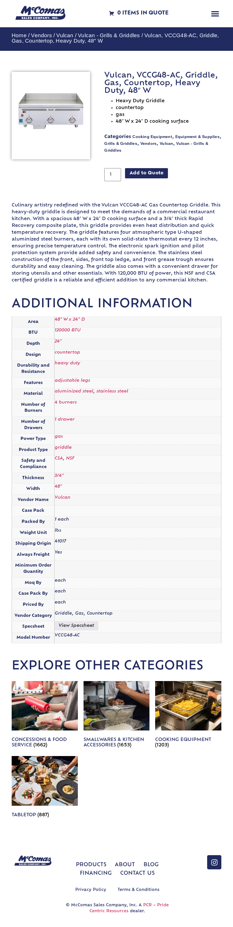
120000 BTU (67, 330)
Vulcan (64, 35)
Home (19, 35)
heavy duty (67, 363)
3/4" (59, 476)
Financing (96, 873)
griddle (63, 448)
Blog (151, 865)
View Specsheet (76, 626)
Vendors (41, 35)
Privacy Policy (90, 890)
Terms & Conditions (138, 890)
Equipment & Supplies (197, 136)
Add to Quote (146, 173)
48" (58, 487)
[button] (215, 13)
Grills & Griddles (120, 143)
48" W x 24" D (70, 320)
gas (59, 437)
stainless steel (112, 391)
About (125, 865)
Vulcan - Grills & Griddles (109, 35)
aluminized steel (74, 391)
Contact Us (137, 873)
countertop (67, 352)
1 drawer (64, 419)
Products (91, 865)
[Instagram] (214, 862)
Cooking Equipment (152, 136)
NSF (70, 458)
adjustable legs (72, 381)
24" (58, 341)
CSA (59, 458)
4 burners (66, 402)
